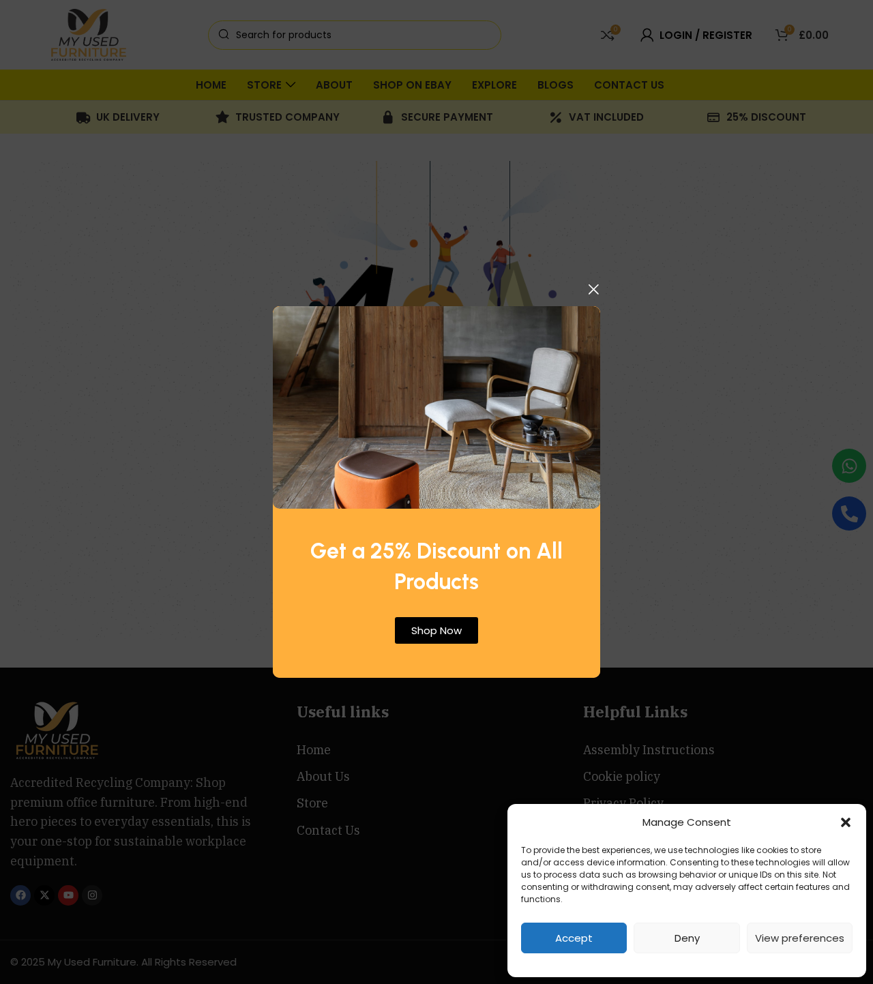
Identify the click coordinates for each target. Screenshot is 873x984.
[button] (846, 822)
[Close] (593, 289)
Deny (687, 938)
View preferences (799, 938)
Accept (574, 938)
